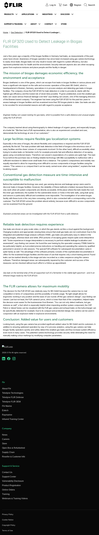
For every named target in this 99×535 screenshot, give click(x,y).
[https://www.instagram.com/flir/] (13, 358)
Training (6, 494)
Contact (49, 24)
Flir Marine (7, 406)
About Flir (6, 388)
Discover (65, 14)
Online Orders (8, 490)
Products (9, 14)
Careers (5, 439)
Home (5, 32)
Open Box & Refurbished (13, 448)
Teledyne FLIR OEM (11, 402)
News (4, 435)
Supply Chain (8, 452)
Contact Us (7, 472)
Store (64, 24)
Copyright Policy (8, 525)
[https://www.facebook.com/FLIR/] (8, 358)
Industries (47, 14)
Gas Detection (17, 32)
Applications (28, 14)
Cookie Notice (7, 520)
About (34, 24)
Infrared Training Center (13, 419)
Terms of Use (7, 530)
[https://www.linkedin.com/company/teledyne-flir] (3, 358)
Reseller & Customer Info (13, 457)
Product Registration (11, 485)
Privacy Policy (7, 514)
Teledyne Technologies (12, 393)
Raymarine (7, 415)
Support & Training (13, 24)
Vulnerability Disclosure (13, 481)
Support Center (9, 477)
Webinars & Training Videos (15, 498)
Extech (5, 410)
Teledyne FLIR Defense (13, 397)
